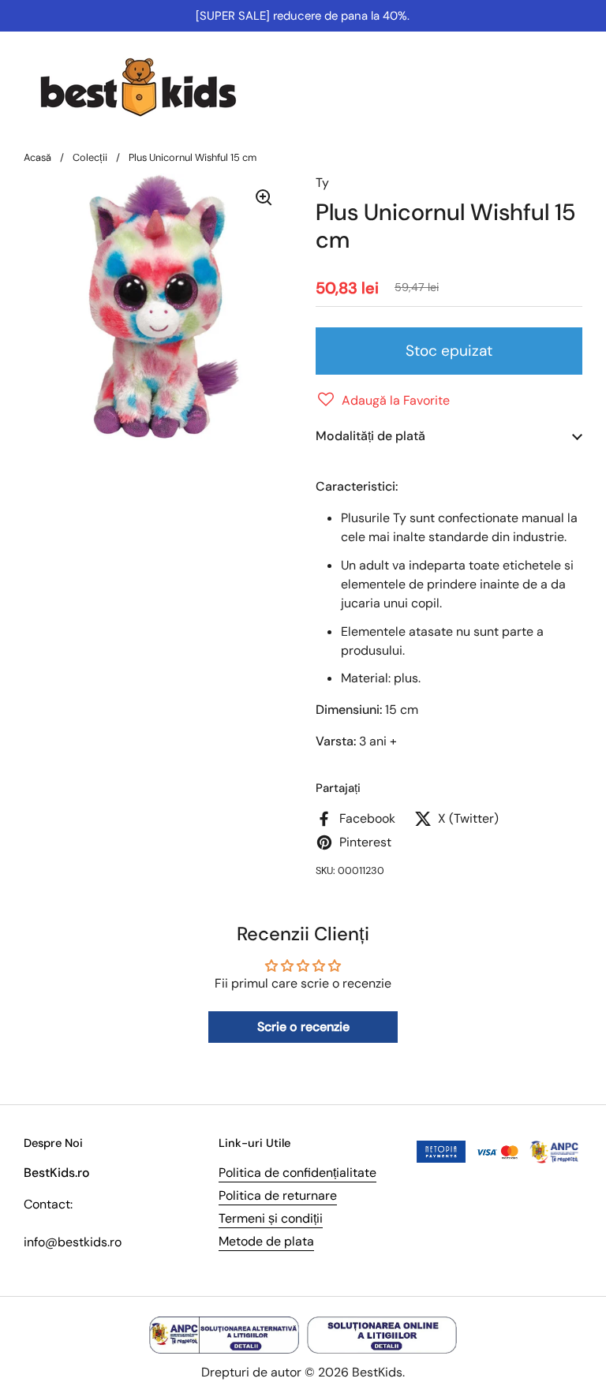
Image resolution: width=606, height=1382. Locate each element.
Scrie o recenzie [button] (303, 1026)
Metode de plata (266, 1241)
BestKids (377, 1372)
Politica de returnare (278, 1195)
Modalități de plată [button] (370, 436)
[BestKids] (149, 86)
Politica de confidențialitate (297, 1172)
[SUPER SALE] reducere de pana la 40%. (303, 15)
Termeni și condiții (271, 1218)
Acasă (37, 157)
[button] (383, 400)
